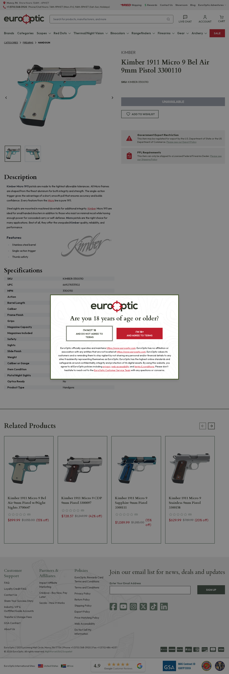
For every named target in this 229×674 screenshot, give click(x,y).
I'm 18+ (139, 333)
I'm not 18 (89, 333)
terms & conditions (144, 366)
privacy (106, 366)
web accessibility (120, 366)
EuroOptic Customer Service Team (112, 370)
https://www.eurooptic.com (121, 348)
